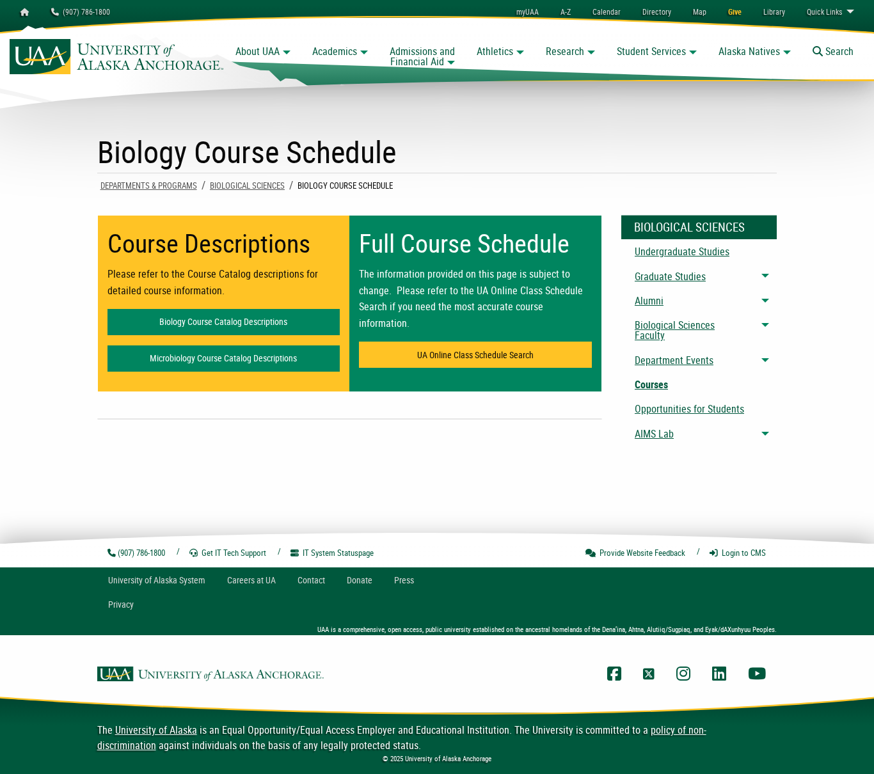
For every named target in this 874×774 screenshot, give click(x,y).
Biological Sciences (247, 185)
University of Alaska (156, 730)
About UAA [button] (257, 51)
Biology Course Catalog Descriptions (249, 321)
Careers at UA (251, 580)
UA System (156, 580)
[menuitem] (607, 11)
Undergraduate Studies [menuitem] (682, 251)
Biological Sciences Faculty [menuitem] (675, 330)
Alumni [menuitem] (649, 301)
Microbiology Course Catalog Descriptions (245, 358)
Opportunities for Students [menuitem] (689, 409)
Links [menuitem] (824, 11)
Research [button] (565, 51)
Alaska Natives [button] (749, 51)
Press (404, 580)
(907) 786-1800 (84, 11)
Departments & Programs (148, 185)
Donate (359, 580)
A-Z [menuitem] (565, 11)
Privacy (121, 604)
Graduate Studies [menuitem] (670, 276)
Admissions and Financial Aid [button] (422, 56)
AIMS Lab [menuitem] (654, 434)
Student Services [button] (651, 51)
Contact (311, 580)
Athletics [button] (495, 51)
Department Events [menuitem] (674, 360)
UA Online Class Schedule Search (504, 355)
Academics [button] (334, 51)
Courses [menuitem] (651, 384)
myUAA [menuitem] (527, 11)
